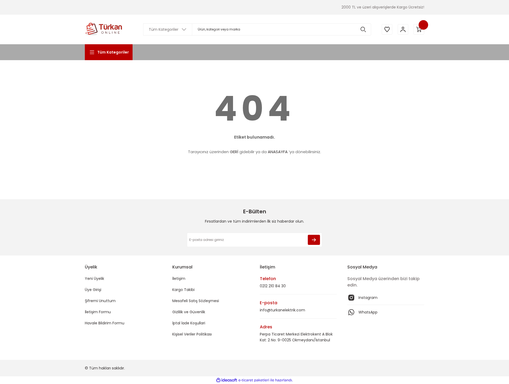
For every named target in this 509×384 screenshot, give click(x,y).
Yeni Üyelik (94, 278)
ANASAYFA (278, 152)
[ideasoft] (226, 380)
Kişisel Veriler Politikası (192, 334)
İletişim (178, 278)
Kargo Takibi (183, 289)
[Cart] (419, 29)
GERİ (234, 152)
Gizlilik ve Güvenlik (188, 312)
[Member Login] (403, 29)
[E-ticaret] (253, 380)
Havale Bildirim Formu (104, 323)
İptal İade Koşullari (188, 323)
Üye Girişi (93, 289)
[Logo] (104, 29)
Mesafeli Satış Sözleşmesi (195, 300)
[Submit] (314, 240)
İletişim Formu (98, 312)
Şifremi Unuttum (100, 300)
